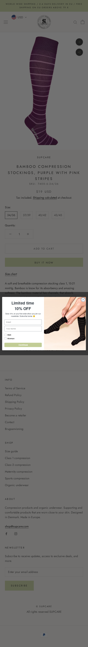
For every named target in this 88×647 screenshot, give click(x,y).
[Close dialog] (83, 299)
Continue (23, 345)
